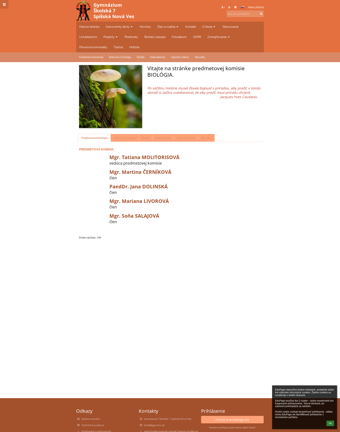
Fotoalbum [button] (179, 37)
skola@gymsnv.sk (154, 425)
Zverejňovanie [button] (217, 37)
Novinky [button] (145, 26)
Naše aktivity (157, 57)
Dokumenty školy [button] (118, 26)
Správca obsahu (90, 419)
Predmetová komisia (91, 57)
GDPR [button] (197, 37)
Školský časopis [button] (154, 37)
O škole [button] (207, 26)
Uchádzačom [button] (88, 37)
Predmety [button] (131, 37)
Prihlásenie (256, 7)
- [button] (230, 7)
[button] (235, 7)
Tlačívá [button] (118, 47)
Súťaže (140, 57)
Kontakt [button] (190, 26)
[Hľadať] (261, 13)
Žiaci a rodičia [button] (166, 26)
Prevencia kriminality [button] (93, 47)
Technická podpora (92, 425)
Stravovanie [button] (230, 26)
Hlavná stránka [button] (89, 26)
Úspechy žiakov (180, 57)
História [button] (134, 47)
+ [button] (224, 7)
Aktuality (200, 57)
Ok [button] (330, 423)
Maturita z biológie (120, 57)
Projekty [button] (109, 37)
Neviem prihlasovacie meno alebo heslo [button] (232, 427)
